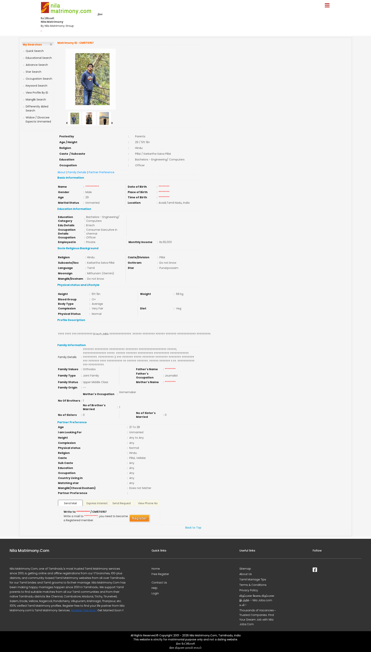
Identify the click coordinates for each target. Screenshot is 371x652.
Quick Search (35, 51)
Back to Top (193, 528)
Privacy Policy (248, 590)
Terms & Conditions (252, 585)
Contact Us (159, 582)
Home (155, 569)
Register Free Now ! (84, 610)
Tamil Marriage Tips (252, 579)
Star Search (33, 72)
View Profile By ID (37, 93)
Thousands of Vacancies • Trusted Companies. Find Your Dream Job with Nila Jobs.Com (257, 617)
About (61, 172)
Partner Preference (101, 172)
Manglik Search (36, 99)
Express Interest (97, 503)
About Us (245, 574)
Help (154, 588)
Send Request (121, 503)
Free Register (160, 574)
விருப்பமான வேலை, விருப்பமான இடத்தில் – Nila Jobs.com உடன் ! (256, 600)
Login (155, 593)
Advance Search (37, 65)
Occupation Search (39, 79)
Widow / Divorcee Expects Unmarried (38, 119)
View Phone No (148, 503)
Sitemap (245, 569)
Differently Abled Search (37, 108)
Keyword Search (36, 86)
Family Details (77, 172)
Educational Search (39, 58)
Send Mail (70, 503)
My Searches (32, 44)
